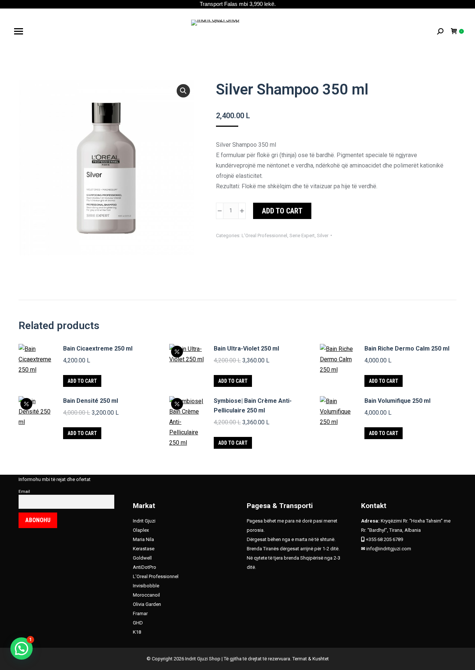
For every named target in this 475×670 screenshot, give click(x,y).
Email (24, 491)
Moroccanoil (146, 595)
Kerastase (143, 548)
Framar (140, 613)
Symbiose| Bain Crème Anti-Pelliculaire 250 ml (253, 405)
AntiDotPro (144, 567)
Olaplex (141, 530)
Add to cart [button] (82, 381)
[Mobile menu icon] (18, 31)
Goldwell (142, 558)
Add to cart (282, 210)
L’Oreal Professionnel (155, 576)
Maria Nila (143, 539)
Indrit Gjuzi (144, 521)
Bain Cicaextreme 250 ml (97, 348)
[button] (183, 90)
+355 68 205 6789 (384, 539)
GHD (138, 623)
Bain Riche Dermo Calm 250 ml (406, 348)
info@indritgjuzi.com (388, 548)
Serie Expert (302, 235)
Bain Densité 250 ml (90, 400)
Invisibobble (146, 585)
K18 (137, 632)
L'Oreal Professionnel (264, 235)
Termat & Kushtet (310, 658)
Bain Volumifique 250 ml (397, 400)
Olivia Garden (147, 604)
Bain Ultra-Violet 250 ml (246, 348)
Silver (322, 235)
